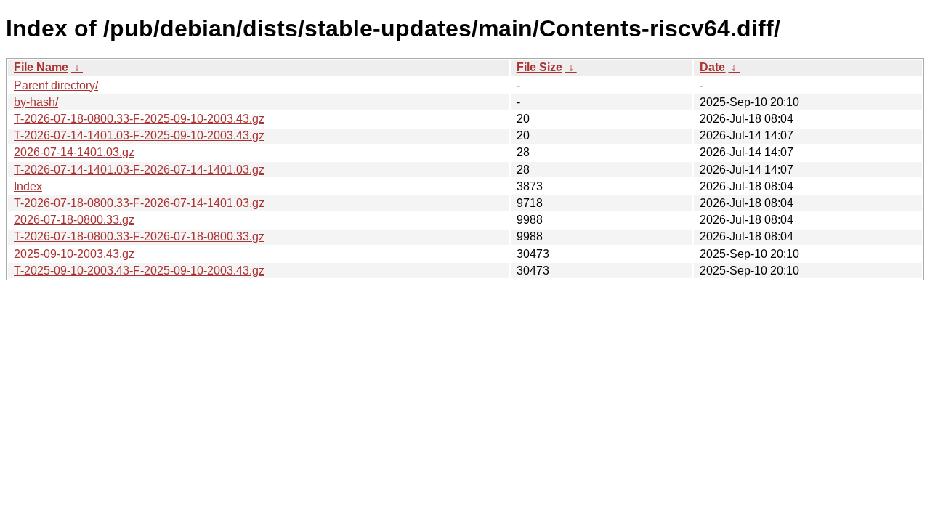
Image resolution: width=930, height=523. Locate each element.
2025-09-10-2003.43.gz (74, 254)
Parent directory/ (56, 85)
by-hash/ (36, 102)
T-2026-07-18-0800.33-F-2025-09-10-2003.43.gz (139, 119)
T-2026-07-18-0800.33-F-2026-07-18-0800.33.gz (139, 236)
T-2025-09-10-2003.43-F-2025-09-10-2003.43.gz (139, 270)
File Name (41, 67)
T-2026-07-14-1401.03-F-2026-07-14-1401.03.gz (139, 169)
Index (28, 186)
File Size (539, 67)
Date (712, 67)
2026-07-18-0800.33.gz (74, 220)
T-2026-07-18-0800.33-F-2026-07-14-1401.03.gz (139, 203)
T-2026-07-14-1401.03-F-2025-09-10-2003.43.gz (139, 135)
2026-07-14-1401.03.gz (74, 152)
